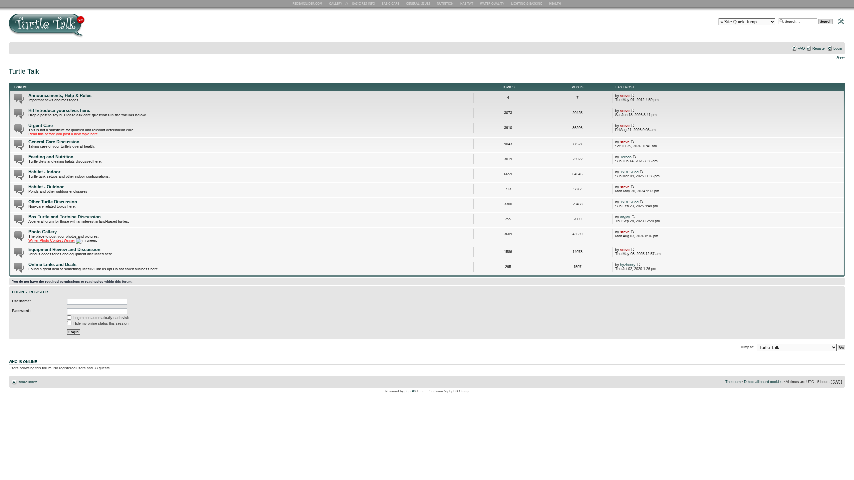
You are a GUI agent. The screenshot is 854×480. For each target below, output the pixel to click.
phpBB (410, 391)
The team (733, 382)
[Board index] (94, 27)
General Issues (419, 3)
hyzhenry (627, 265)
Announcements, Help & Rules (59, 95)
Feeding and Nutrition (50, 156)
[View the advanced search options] (839, 21)
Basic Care (390, 3)
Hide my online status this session (100, 323)
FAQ (801, 48)
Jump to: (747, 347)
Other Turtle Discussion (52, 201)
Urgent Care (40, 125)
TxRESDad (629, 172)
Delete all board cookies (763, 382)
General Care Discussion (53, 141)
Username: (21, 301)
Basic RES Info (362, 3)
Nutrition (446, 3)
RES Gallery (338, 3)
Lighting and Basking (527, 3)
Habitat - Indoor (44, 171)
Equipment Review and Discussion (64, 249)
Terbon (625, 157)
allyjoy (625, 217)
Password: (21, 311)
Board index (27, 382)
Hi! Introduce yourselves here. (59, 110)
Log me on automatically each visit (100, 318)
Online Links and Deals (52, 264)
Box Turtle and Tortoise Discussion (64, 216)
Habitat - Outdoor (46, 186)
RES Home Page (308, 3)
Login (837, 48)
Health (555, 3)
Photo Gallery (42, 231)
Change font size (840, 57)
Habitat (467, 3)
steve (624, 96)
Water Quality (492, 3)
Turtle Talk (24, 71)
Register (819, 48)
